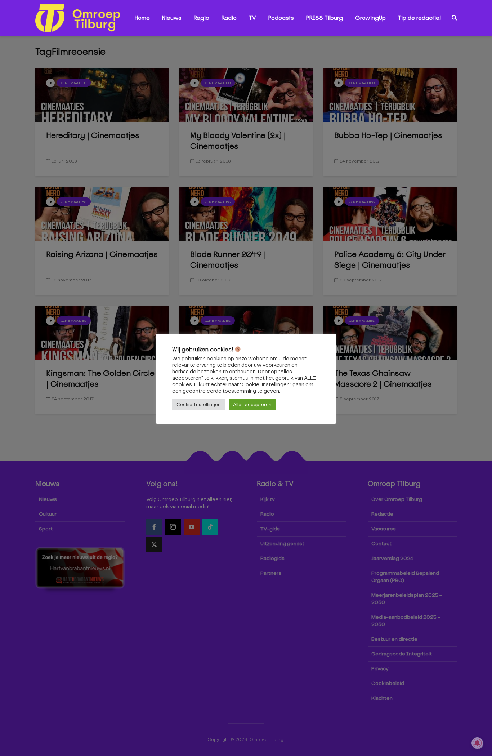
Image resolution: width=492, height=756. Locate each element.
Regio (201, 18)
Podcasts (281, 18)
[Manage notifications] (477, 743)
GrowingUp (370, 18)
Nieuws (172, 18)
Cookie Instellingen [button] (198, 405)
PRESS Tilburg (324, 18)
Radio (229, 18)
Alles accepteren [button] (252, 405)
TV (252, 18)
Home (142, 18)
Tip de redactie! (419, 18)
